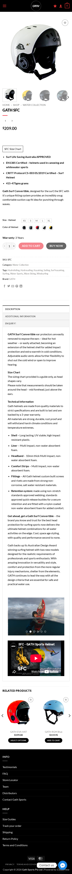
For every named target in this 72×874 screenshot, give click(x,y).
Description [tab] (12, 309)
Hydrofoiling (14, 270)
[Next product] (5, 121)
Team (6, 786)
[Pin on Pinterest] (16, 286)
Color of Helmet (10, 227)
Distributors (10, 793)
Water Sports (16, 273)
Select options (18, 740)
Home (6, 105)
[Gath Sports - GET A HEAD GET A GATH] (36, 6)
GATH (12, 279)
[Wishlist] (55, 6)
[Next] (68, 97)
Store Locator (10, 780)
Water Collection (34, 105)
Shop (16, 105)
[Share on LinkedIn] (21, 286)
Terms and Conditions (15, 845)
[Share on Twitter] (8, 286)
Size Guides (9, 819)
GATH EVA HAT (18, 731)
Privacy (9, 864)
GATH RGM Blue (53, 731)
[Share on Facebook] (4, 286)
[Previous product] (12, 121)
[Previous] (3, 722)
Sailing (47, 270)
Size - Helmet (9, 220)
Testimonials (10, 767)
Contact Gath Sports (14, 799)
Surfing (6, 273)
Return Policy (10, 838)
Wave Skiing (30, 273)
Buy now (56, 245)
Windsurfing (42, 273)
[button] (5, 6)
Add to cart (31, 245)
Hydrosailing (27, 270)
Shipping (8, 832)
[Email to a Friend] (12, 286)
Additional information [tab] (20, 316)
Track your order (12, 825)
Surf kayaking (57, 270)
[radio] (24, 221)
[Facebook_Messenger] (62, 865)
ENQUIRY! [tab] (10, 323)
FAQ (5, 773)
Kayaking (38, 270)
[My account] (60, 6)
